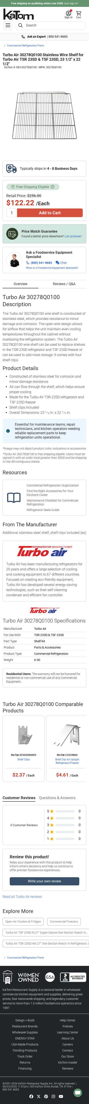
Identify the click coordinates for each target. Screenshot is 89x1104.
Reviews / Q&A (64, 284)
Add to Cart (50, 212)
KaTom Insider (67, 1062)
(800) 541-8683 (41, 262)
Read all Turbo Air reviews (22, 897)
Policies (68, 1026)
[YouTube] (61, 1096)
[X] (39, 1096)
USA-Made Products (24, 1044)
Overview (20, 284)
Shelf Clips (23, 759)
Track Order (25, 1056)
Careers (67, 1044)
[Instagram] (53, 1096)
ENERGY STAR (25, 1038)
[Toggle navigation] (7, 25)
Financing (25, 1068)
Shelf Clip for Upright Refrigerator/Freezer (67, 761)
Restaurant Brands (25, 1026)
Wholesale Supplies (25, 1032)
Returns (25, 1062)
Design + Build (25, 1020)
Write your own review (44, 881)
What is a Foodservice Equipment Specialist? (52, 267)
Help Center (67, 1020)
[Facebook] (31, 1096)
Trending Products (25, 1050)
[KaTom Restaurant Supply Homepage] (18, 14)
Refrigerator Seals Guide (43, 510)
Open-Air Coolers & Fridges (23, 921)
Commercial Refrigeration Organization (53, 485)
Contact (67, 1050)
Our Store (67, 1056)
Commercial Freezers (64, 921)
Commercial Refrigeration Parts (25, 45)
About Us (68, 1038)
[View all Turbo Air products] (44, 610)
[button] (69, 15)
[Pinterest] (46, 1096)
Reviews (67, 1068)
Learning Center (67, 1032)
